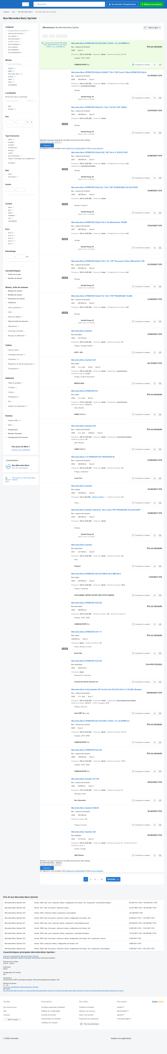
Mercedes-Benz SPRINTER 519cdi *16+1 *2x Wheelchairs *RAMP (99, 222)
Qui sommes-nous (10, 1007)
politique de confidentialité (75, 148)
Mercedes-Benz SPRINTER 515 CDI (86, 603)
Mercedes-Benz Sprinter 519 (83, 360)
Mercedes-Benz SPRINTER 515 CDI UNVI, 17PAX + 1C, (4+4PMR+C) (100, 43)
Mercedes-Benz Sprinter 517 (15, 923)
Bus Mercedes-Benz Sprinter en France (109, 990)
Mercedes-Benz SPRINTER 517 (84, 391)
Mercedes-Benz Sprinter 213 (15, 943)
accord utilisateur (97, 148)
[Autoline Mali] (11, 4)
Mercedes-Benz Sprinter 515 (15, 918)
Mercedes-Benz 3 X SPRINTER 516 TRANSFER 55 (93, 457)
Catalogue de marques (49, 1022)
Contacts (6, 1015)
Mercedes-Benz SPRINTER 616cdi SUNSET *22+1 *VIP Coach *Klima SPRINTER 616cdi (108, 72)
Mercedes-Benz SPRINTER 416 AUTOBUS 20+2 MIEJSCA (96, 574)
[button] (155, 65)
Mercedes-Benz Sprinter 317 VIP (85, 779)
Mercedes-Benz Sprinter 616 (15, 948)
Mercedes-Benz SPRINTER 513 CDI (86, 661)
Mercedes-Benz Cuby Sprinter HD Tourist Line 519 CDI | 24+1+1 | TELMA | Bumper (106, 689)
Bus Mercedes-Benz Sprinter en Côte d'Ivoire (78, 990)
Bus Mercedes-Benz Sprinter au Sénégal (18, 990)
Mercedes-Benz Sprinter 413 (15, 938)
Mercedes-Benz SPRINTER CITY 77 (86, 632)
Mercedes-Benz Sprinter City (15, 933)
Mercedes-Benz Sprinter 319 (83, 832)
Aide (5, 1011)
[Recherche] (35, 4)
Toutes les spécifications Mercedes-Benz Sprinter (21, 956)
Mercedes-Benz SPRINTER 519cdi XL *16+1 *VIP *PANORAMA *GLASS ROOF (104, 187)
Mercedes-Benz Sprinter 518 (15, 928)
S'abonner (47, 145)
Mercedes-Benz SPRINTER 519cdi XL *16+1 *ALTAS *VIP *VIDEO (99, 107)
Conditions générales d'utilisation (53, 1007)
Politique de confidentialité (50, 1011)
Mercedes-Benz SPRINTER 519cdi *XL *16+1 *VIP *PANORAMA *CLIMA (101, 296)
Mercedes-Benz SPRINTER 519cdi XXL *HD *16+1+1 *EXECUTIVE (99, 152)
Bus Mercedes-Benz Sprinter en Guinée (47, 990)
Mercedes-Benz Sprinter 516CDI (85, 808)
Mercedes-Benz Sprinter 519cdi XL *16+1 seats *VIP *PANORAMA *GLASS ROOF (106, 510)
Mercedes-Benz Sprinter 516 (15, 908)
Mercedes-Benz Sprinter (81, 331)
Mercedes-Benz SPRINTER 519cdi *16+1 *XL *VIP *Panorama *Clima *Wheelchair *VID (108, 261)
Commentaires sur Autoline (51, 1019)
